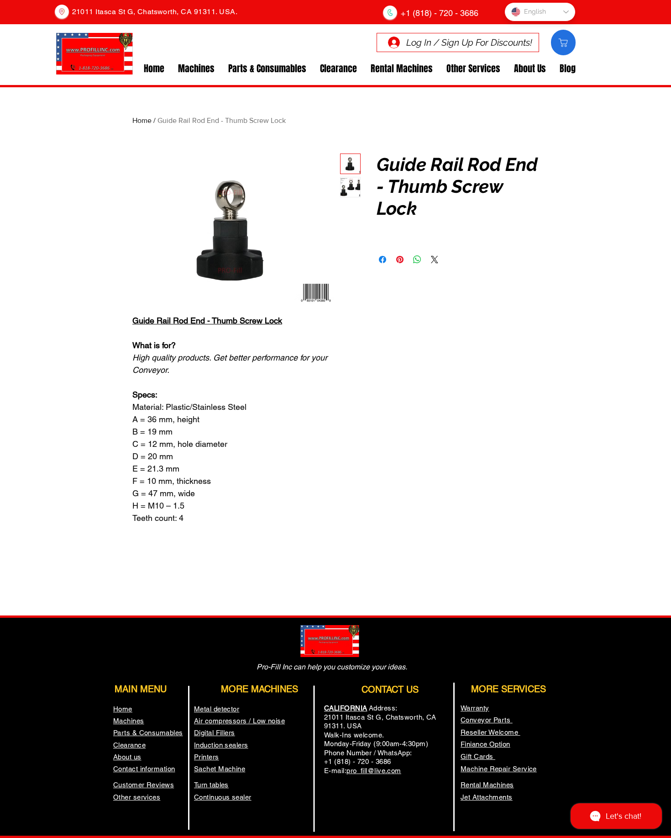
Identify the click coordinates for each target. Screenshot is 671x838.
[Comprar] (563, 42)
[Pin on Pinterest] (399, 259)
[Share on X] (434, 259)
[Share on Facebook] (382, 259)
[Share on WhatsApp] (417, 259)
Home (142, 120)
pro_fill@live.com (373, 770)
